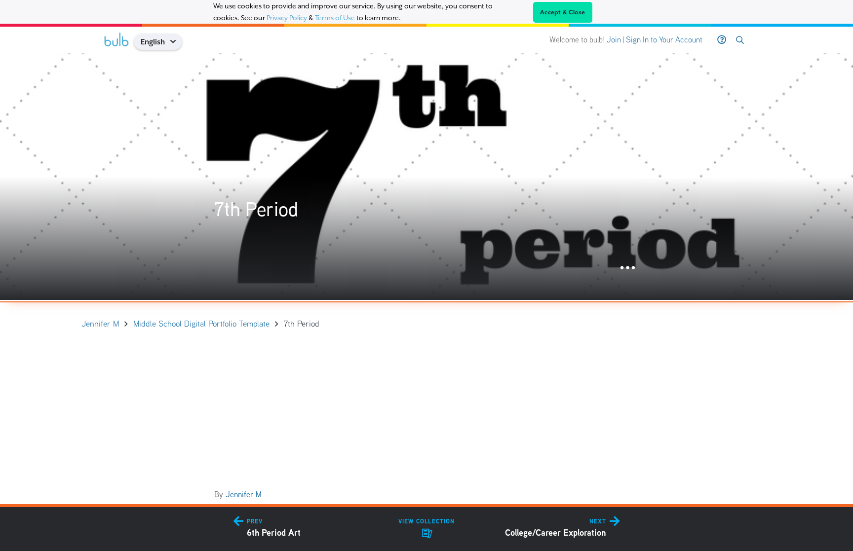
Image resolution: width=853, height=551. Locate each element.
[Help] (722, 40)
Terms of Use (335, 18)
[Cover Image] (426, 176)
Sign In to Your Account (664, 39)
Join (614, 39)
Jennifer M (244, 494)
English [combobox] (153, 41)
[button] (176, 41)
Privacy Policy (287, 18)
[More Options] (627, 268)
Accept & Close (562, 12)
